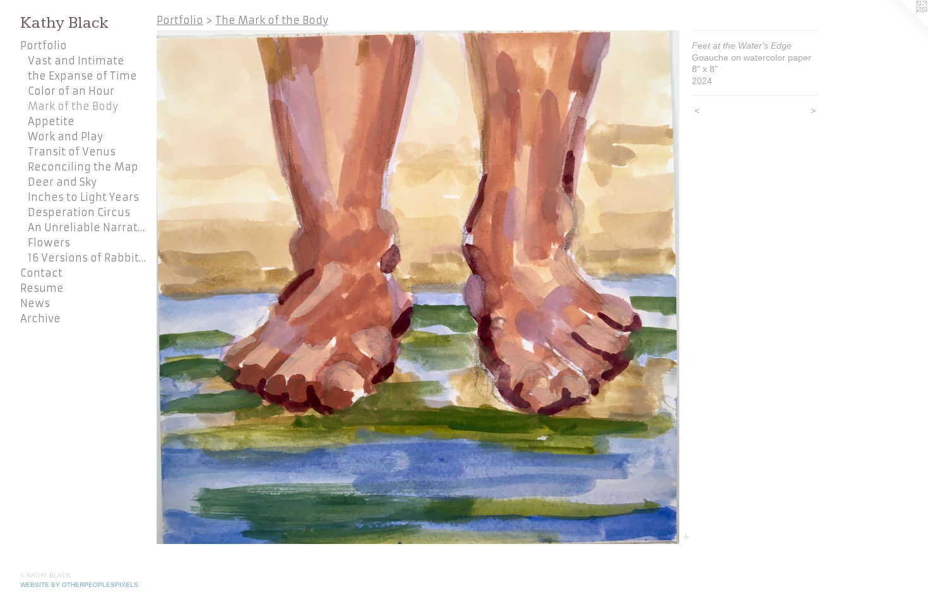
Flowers (49, 242)
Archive (40, 318)
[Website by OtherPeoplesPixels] (902, 25)
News (35, 303)
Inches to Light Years (83, 197)
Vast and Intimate (76, 60)
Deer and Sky (62, 182)
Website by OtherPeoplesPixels (79, 584)
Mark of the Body (73, 106)
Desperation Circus (79, 212)
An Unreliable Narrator (87, 227)
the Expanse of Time (82, 75)
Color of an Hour (71, 91)
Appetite (51, 121)
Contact (41, 273)
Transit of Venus (72, 151)
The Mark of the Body (271, 20)
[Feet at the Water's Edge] (418, 287)
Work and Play (65, 136)
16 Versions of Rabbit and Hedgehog (87, 257)
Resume (42, 288)
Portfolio (43, 45)
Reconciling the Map (83, 166)
